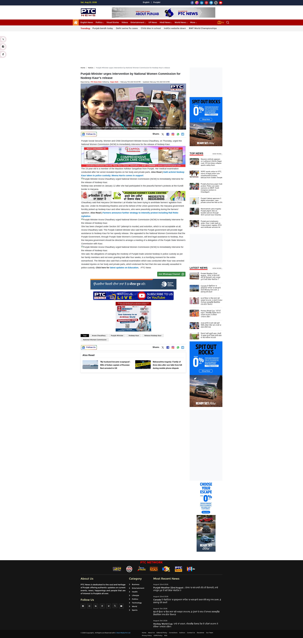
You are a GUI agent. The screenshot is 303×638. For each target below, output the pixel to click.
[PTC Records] (129, 569)
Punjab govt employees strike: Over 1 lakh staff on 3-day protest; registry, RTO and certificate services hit (211, 224)
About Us (151, 633)
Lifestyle (135, 595)
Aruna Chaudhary (98, 335)
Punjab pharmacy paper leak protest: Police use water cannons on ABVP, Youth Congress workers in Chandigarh (211, 188)
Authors (182, 633)
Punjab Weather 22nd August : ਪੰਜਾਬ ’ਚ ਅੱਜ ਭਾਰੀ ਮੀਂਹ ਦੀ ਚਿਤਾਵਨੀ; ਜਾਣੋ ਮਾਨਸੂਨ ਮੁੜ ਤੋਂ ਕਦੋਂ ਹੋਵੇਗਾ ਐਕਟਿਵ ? (210, 276)
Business (135, 584)
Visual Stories (113, 22)
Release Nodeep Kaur (152, 335)
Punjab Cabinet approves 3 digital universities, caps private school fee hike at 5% (211, 200)
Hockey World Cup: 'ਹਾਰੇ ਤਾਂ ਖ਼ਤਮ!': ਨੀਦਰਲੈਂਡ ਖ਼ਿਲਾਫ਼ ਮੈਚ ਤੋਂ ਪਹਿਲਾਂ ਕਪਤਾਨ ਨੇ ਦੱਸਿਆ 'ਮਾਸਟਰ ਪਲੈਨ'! (211, 314)
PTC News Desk (96, 82)
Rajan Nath (114, 82)
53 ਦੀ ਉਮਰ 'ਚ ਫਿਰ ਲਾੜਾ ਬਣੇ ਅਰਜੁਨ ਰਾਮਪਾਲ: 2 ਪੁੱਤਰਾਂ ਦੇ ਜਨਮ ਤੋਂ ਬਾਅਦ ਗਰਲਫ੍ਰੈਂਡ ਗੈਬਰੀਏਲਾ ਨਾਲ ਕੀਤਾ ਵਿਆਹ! (211, 301)
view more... (217, 154)
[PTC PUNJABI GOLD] (154, 569)
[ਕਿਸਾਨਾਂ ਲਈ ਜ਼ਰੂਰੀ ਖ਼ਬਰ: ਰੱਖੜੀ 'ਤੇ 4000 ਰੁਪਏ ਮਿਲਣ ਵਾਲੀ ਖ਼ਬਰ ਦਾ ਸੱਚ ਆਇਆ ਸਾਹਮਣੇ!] (194, 336)
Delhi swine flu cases (127, 28)
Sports (134, 610)
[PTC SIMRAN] (178, 569)
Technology (137, 603)
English (146, 2)
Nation (90, 68)
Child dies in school (151, 28)
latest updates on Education (124, 267)
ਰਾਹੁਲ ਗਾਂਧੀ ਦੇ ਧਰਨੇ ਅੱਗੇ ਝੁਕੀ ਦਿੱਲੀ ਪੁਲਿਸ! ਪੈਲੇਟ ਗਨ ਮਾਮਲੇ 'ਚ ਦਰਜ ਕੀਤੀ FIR (211, 325)
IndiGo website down (175, 28)
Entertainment (137, 22)
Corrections (173, 633)
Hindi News (165, 22)
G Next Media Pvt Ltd (122, 633)
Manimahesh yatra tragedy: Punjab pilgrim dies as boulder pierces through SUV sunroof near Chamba (211, 212)
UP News (152, 22)
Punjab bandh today (102, 28)
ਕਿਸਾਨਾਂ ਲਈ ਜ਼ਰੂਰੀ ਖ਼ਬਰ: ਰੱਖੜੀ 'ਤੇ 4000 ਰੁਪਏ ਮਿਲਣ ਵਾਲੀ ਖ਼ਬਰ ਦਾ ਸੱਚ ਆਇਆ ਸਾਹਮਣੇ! (211, 335)
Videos (125, 22)
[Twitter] (163, 134)
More (192, 22)
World (134, 606)
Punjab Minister (117, 335)
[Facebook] (168, 134)
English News (86, 22)
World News (180, 22)
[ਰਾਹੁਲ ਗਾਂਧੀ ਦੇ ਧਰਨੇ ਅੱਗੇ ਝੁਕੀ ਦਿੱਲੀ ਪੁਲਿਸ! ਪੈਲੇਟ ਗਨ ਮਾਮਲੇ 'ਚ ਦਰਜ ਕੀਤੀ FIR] (194, 325)
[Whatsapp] (178, 134)
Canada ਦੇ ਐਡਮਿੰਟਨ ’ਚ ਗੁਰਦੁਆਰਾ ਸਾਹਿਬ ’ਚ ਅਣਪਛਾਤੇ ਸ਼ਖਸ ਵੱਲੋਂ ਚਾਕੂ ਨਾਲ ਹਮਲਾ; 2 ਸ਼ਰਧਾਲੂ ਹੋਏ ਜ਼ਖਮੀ (211, 289)
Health (135, 592)
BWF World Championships (203, 28)
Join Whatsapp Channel (169, 274)
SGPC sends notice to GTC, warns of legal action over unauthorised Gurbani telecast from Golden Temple (211, 174)
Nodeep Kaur (134, 335)
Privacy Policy (147, 635)
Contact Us (191, 633)
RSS (165, 635)
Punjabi (156, 2)
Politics (99, 22)
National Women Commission (94, 340)
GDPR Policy (158, 635)
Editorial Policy (162, 633)
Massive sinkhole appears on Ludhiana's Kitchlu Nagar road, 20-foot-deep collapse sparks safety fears (211, 162)
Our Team (209, 633)
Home (83, 68)
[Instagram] (173, 134)
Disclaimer (200, 633)
